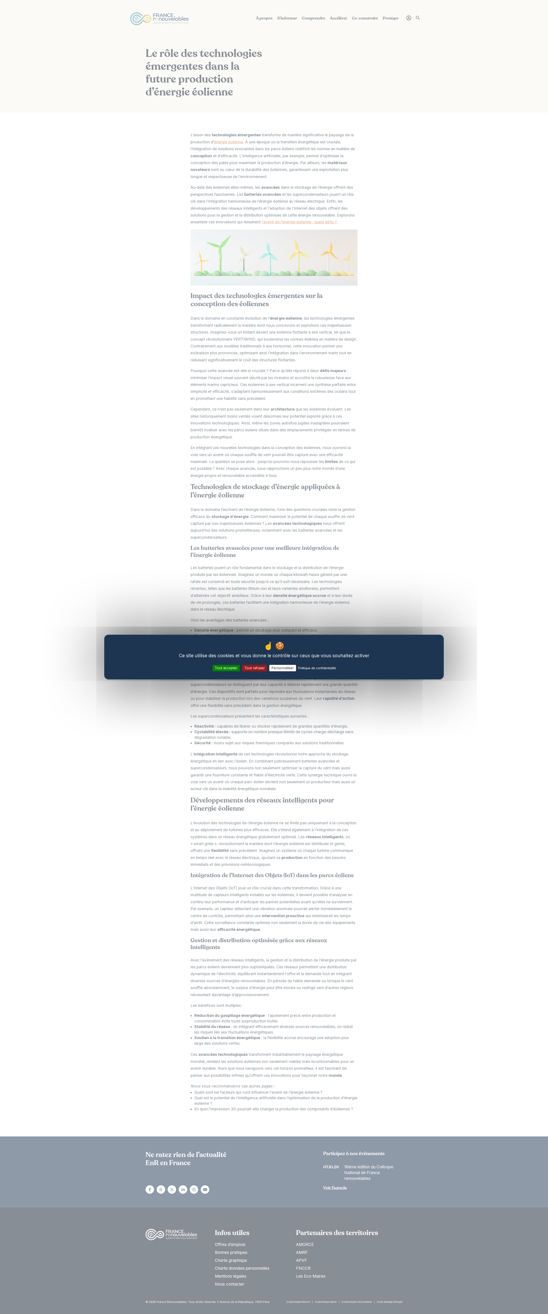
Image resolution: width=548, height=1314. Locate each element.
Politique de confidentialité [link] (317, 668)
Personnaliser (282, 668)
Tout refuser (254, 668)
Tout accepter (226, 668)
